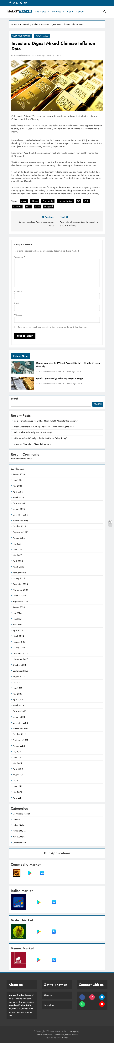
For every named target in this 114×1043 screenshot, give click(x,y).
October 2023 (19, 665)
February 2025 (19, 572)
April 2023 (18, 699)
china (23, 201)
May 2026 (17, 485)
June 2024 (17, 618)
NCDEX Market (19, 831)
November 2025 (20, 520)
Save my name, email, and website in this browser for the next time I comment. (53, 327)
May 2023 (17, 694)
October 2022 (19, 734)
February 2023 (19, 711)
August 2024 (19, 607)
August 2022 (19, 745)
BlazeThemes (62, 1037)
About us (48, 995)
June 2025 (17, 549)
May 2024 (17, 624)
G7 (78, 201)
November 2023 (20, 659)
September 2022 (20, 740)
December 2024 (20, 584)
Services (56, 11)
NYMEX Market (42, 35)
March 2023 (18, 705)
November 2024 (20, 589)
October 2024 (19, 595)
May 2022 (17, 763)
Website (18, 315)
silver (37, 206)
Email (17, 303)
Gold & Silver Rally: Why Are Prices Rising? (59, 378)
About (70, 11)
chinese (34, 201)
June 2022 (17, 757)
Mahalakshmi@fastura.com (50, 371)
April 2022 (18, 769)
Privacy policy (73, 1031)
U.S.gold (48, 206)
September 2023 (20, 670)
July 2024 (17, 613)
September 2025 (20, 532)
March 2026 (18, 497)
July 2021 (17, 780)
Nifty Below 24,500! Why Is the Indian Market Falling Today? (40, 438)
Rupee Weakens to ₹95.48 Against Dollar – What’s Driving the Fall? (44, 426)
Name (18, 291)
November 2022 (20, 728)
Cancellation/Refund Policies (66, 1034)
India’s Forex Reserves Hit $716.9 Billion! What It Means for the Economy (46, 420)
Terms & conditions (44, 1034)
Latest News (40, 11)
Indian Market (19, 825)
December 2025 (20, 514)
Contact (80, 11)
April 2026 (18, 491)
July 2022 (17, 751)
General (16, 819)
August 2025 (19, 537)
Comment (19, 257)
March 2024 (18, 636)
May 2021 (17, 792)
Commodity (48, 201)
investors (17, 206)
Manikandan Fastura (22, 55)
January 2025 (19, 578)
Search (14, 398)
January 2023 (19, 717)
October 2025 (19, 526)
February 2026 (19, 503)
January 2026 (19, 509)
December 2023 (20, 653)
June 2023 (17, 688)
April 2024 (18, 630)
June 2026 (17, 480)
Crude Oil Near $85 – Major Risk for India (32, 444)
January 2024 (19, 647)
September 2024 (20, 601)
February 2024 (19, 642)
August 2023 (19, 676)
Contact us (49, 1005)
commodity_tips (65, 201)
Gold (86, 201)
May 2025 (17, 555)
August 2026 (19, 474)
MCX (28, 206)
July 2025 (17, 543)
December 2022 (20, 722)
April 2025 (18, 561)
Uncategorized (19, 842)
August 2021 (18, 774)
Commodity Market (21, 35)
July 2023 (17, 682)
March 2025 (18, 566)
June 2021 (17, 786)
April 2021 (18, 797)
